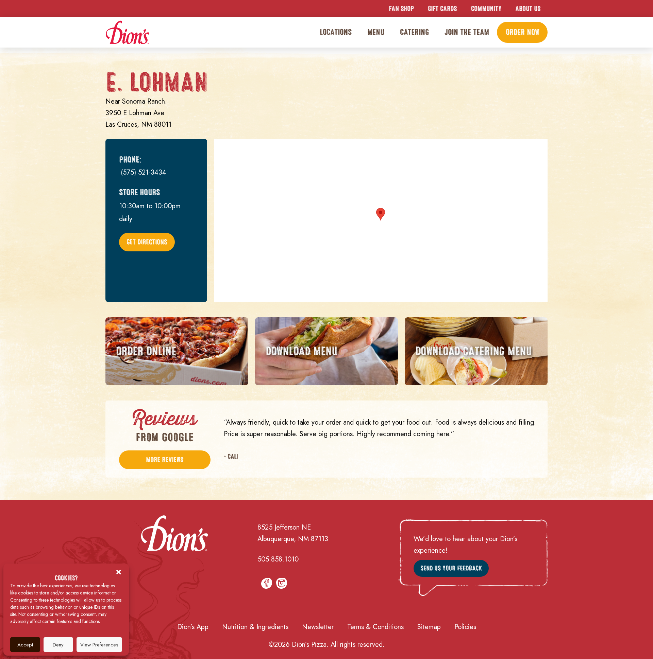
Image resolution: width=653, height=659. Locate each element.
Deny (58, 644)
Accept (25, 644)
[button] (118, 572)
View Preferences (99, 644)
